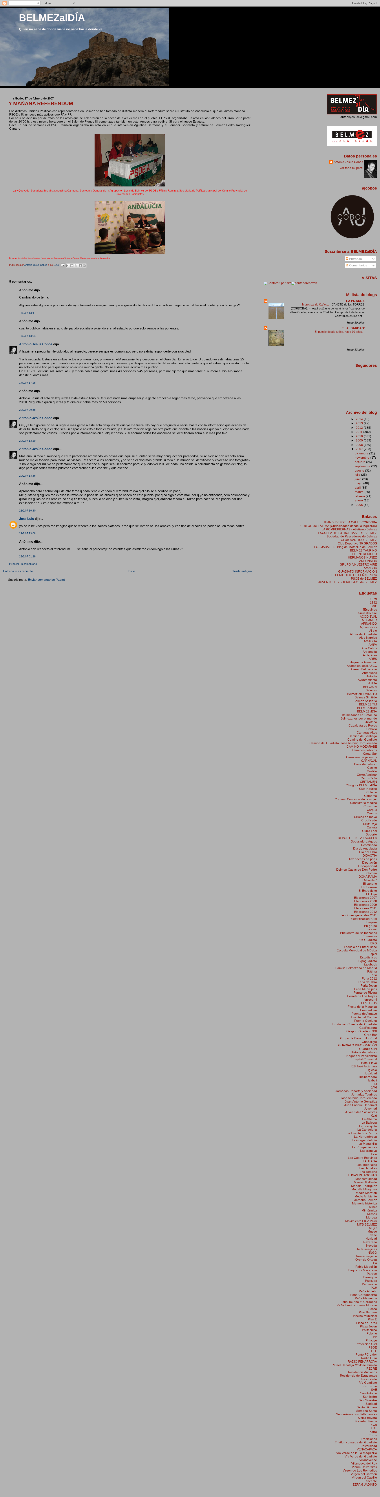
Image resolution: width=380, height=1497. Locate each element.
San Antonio (368, 1393)
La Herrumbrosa (365, 1136)
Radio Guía (369, 1358)
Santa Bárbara (367, 1407)
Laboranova (368, 1150)
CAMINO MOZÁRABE (362, 746)
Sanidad (371, 1403)
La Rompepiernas (364, 1147)
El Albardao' (368, 880)
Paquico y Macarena (362, 1270)
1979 (373, 599)
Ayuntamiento (367, 680)
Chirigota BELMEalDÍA (361, 785)
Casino (372, 767)
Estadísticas (368, 957)
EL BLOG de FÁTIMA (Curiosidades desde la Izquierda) (338, 526)
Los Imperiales (366, 1164)
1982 (373, 602)
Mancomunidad (366, 1179)
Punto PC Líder (366, 1354)
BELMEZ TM (368, 704)
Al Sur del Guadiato (363, 634)
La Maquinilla (367, 1143)
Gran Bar (370, 1034)
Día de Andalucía (365, 848)
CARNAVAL (369, 760)
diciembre (362, 453)
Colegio (371, 792)
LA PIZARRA (355, 301)
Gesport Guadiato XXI (361, 1031)
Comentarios (357, 265)
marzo (359, 492)
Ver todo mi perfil (351, 168)
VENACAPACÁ (367, 1449)
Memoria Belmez (365, 1200)
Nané (373, 1235)
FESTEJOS (369, 1003)
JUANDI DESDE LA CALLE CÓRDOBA (350, 522)
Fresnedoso (368, 1010)
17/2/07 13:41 (27, 313)
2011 (359, 432)
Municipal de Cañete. (316, 304)
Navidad (371, 1238)
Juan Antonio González (361, 1101)
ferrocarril (370, 999)
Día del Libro (368, 852)
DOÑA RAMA (368, 876)
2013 (360, 423)
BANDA (372, 683)
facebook (370, 964)
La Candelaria (367, 1129)
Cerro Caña (369, 778)
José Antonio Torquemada (359, 1098)
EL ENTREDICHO (364, 554)
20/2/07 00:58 (27, 409)
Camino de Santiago (363, 736)
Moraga (371, 1217)
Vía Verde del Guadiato (361, 1456)
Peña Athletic (368, 1291)
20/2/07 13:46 (27, 475)
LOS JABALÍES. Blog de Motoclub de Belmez (345, 547)
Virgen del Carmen (364, 1474)
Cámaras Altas (367, 732)
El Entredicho (367, 890)
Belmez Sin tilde (366, 697)
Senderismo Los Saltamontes (356, 1414)
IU (375, 1084)
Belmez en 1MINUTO (362, 694)
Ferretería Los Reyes (362, 996)
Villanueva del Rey (364, 1463)
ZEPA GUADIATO (365, 1484)
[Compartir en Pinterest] (84, 265)
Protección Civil (366, 1344)
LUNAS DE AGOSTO (362, 1175)
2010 (360, 436)
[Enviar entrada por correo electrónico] (63, 265)
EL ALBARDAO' (353, 328)
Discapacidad (367, 866)
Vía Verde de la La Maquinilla (356, 1453)
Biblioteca (370, 722)
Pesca (372, 1309)
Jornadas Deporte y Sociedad (356, 1091)
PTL (374, 1351)
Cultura (372, 827)
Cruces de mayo (365, 817)
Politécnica (369, 1330)
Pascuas (371, 1280)
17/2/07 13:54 (27, 336)
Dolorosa (370, 873)
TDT (374, 1428)
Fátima (372, 971)
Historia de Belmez (364, 1052)
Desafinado (369, 845)
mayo (359, 483)
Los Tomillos (368, 1171)
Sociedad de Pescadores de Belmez (352, 536)
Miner (373, 1207)
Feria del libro (367, 982)
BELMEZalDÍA (52, 17)
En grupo (370, 925)
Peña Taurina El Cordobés (358, 1302)
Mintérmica (369, 1210)
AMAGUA (370, 568)
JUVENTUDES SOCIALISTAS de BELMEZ (347, 582)
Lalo (374, 1154)
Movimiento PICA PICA (361, 1221)
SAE (374, 1389)
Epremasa (370, 936)
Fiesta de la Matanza (362, 1006)
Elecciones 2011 (365, 908)
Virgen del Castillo (364, 1477)
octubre (360, 462)
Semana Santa (366, 1410)
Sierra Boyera (367, 1417)
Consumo (370, 806)
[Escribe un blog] (72, 265)
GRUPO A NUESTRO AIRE (358, 564)
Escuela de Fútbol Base (360, 947)
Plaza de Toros (366, 1323)
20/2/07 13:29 (27, 440)
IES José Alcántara (364, 1066)
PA (375, 1263)
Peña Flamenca (366, 1298)
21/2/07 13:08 (27, 533)
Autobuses (369, 672)
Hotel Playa (369, 1063)
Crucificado (369, 820)
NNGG (372, 1252)
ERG (373, 943)
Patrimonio (369, 1284)
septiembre (363, 466)
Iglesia (372, 1070)
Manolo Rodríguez (364, 1186)
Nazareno (370, 1242)
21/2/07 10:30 (27, 510)
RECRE (371, 1368)
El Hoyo (371, 894)
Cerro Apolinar (367, 774)
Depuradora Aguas (364, 841)
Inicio (131, 571)
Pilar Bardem (368, 1312)
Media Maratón (366, 1193)
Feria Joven (368, 985)
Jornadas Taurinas (364, 1094)
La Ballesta (369, 1122)
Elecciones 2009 (365, 904)
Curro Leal (369, 831)
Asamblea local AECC (362, 665)
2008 (360, 445)
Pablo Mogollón (366, 1266)
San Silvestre (368, 1400)
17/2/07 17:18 (27, 382)
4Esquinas (369, 609)
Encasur (371, 929)
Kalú (374, 1115)
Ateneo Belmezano (364, 669)
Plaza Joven (368, 1326)
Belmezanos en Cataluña (359, 715)
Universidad (368, 1446)
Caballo (371, 729)
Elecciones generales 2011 (358, 915)
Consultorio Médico (363, 803)
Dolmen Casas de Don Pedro (356, 869)
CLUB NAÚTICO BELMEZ (359, 540)
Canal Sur (370, 753)
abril (358, 487)
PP (375, 1337)
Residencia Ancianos (362, 1372)
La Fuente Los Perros (362, 1133)
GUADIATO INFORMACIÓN (357, 571)
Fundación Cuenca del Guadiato (354, 1024)
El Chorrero (369, 887)
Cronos (372, 813)
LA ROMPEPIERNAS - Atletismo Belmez (349, 529)
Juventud (370, 1108)
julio (358, 474)
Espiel (373, 954)
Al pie (373, 630)
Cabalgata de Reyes (363, 725)
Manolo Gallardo (365, 1182)
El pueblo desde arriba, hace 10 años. (339, 331)
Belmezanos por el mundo (358, 718)
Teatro (372, 1432)
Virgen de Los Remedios (360, 1470)
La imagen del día (364, 1140)
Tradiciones (369, 1439)
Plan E (372, 1319)
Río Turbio (369, 1386)
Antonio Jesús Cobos (35, 344)
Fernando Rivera (365, 992)
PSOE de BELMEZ (364, 578)
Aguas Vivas (368, 627)
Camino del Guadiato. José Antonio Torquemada (343, 743)
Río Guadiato (367, 1382)
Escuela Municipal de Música (357, 950)
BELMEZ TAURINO (363, 550)
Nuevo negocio (366, 1256)
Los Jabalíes (368, 1168)
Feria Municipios (365, 989)
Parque (372, 1273)
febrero (360, 496)
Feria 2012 (369, 978)
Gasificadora (368, 1027)
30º (374, 606)
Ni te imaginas (367, 1249)
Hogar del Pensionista (361, 1056)
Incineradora (368, 1077)
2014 (360, 419)
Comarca (370, 795)
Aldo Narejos (368, 637)
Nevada (371, 1245)
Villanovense (368, 1460)
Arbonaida (370, 651)
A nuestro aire (367, 613)
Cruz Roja (370, 824)
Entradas (355, 258)
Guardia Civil (368, 1048)
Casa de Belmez (365, 764)
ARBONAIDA (368, 561)
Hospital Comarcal (364, 1059)
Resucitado (369, 1379)
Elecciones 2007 (365, 897)
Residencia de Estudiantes (358, 1375)
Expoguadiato (367, 961)
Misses (372, 1214)
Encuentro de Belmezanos (358, 933)
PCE (374, 1287)
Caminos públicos (364, 750)
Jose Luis (26, 519)
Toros (373, 1435)
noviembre (362, 457)
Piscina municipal (365, 1316)
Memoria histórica (364, 1203)
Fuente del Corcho (364, 1017)
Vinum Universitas (364, 1467)
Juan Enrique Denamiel (360, 1105)
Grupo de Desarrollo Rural (358, 1038)
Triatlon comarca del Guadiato (356, 1442)
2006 (360, 504)
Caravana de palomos (361, 757)
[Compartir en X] (76, 265)
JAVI (374, 1087)
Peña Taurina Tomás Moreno (357, 1305)
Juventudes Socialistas (361, 1112)
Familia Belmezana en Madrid (356, 968)
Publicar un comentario (23, 564)
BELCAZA (370, 687)
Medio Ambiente (365, 1196)
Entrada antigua (241, 571)
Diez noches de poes (362, 859)
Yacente (371, 1481)
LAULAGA (370, 1161)
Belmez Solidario (365, 701)
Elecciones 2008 (365, 901)
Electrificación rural (364, 918)
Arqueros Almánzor (363, 662)
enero (359, 500)
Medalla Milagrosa (364, 1189)
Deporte (371, 834)
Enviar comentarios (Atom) (46, 579)
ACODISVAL (368, 616)
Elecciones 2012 (365, 911)
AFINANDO (369, 623)
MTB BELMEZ (367, 1224)
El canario (370, 883)
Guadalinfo (369, 1041)
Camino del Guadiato (362, 739)
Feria (373, 975)
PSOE (373, 1347)
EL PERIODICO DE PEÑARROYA (354, 575)
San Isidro (370, 1396)
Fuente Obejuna (365, 1020)
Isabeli (372, 1080)
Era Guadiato (367, 940)
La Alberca (369, 1119)
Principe (371, 1340)
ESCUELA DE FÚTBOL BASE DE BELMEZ (347, 533)
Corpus (372, 810)
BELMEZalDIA (367, 708)
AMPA (373, 644)
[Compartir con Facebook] (80, 265)
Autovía (371, 676)
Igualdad (371, 1073)
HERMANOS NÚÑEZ (362, 557)
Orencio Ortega (366, 1259)
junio (358, 479)
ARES (373, 658)
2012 (360, 427)
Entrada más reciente (18, 571)
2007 (360, 449)
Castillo (372, 771)
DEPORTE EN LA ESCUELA (357, 838)
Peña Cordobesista (363, 1294)
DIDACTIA (370, 855)
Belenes (371, 690)
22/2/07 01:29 (27, 556)
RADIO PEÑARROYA (362, 1361)
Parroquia (370, 1277)
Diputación (369, 862)
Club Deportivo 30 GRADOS (357, 543)
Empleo (371, 922)
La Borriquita (368, 1126)
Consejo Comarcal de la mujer (356, 799)
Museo (372, 1231)
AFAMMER (369, 620)
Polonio (372, 1333)
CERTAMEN (368, 781)
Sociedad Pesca (365, 1421)
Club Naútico (368, 788)
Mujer (373, 1228)
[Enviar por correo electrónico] (68, 265)
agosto (360, 470)
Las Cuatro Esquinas (362, 1157)
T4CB (373, 1424)
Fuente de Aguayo (364, 1013)
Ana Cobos (369, 648)
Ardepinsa (370, 655)
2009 (360, 440)
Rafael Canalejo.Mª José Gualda (354, 1365)
